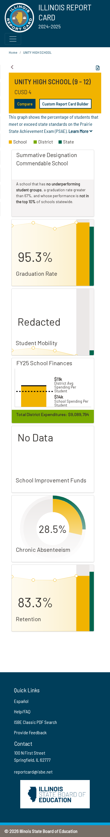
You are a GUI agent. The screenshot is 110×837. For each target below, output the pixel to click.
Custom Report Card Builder (65, 103)
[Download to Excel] (97, 68)
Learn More (79, 131)
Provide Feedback (30, 732)
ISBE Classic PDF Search (35, 722)
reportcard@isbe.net (33, 771)
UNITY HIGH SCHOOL (37, 52)
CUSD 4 (22, 91)
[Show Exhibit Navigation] (12, 67)
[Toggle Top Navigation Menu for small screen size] (13, 39)
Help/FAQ (22, 711)
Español (21, 701)
